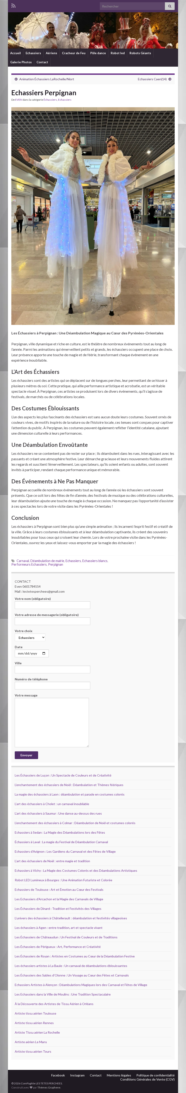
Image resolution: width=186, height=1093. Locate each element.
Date (18, 647)
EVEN (18, 99)
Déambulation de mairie (47, 561)
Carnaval (23, 561)
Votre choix (23, 631)
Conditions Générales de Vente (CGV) (147, 1079)
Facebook (58, 1075)
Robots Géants (140, 53)
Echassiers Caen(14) (152, 79)
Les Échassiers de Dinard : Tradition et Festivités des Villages (58, 908)
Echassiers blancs (95, 561)
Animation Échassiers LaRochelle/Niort (46, 79)
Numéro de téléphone (31, 679)
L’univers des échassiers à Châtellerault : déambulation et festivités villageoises (71, 918)
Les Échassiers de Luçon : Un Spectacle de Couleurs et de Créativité (63, 775)
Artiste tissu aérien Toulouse (35, 1013)
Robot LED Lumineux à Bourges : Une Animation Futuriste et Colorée (63, 880)
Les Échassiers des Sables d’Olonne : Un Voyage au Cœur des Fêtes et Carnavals (72, 975)
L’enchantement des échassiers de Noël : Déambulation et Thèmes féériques (69, 785)
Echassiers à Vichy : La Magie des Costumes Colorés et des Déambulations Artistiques (76, 870)
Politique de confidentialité (155, 1075)
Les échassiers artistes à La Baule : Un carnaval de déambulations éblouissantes (71, 966)
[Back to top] (175, 1082)
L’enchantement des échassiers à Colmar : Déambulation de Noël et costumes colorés (75, 823)
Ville (18, 663)
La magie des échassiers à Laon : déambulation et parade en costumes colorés (70, 794)
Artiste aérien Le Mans (31, 1042)
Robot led (118, 53)
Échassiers (50, 99)
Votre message (26, 695)
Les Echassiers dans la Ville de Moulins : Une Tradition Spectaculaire (63, 994)
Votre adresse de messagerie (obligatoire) (47, 615)
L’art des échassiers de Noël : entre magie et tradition (52, 861)
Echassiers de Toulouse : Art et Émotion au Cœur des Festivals (59, 889)
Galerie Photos (21, 62)
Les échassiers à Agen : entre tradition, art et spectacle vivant (59, 928)
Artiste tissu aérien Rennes (34, 1023)
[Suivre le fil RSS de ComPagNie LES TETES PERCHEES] (13, 5)
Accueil (15, 53)
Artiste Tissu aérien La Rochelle (37, 1032)
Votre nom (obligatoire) (33, 599)
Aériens (51, 53)
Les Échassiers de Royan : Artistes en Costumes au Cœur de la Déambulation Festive (75, 956)
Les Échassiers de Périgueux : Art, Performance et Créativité (58, 947)
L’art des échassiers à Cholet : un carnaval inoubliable (52, 804)
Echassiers (33, 53)
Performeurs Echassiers (29, 564)
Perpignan (55, 564)
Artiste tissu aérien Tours (33, 1051)
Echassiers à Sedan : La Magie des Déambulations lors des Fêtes (60, 832)
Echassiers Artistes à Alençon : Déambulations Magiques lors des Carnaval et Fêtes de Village (81, 985)
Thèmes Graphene (48, 1087)
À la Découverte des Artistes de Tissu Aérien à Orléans (54, 1004)
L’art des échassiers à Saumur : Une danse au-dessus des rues (58, 813)
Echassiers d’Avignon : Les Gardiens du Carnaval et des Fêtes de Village (65, 851)
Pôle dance (98, 53)
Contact (42, 62)
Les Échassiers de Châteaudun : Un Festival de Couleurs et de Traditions (66, 937)
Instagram (77, 1075)
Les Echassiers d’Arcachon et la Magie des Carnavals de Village (59, 899)
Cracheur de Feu (74, 53)
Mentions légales (119, 1075)
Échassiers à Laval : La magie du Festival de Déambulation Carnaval (61, 842)
